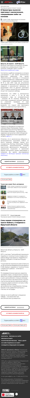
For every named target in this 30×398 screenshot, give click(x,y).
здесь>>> (9, 136)
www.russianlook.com (7, 44)
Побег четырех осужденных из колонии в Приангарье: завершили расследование (17, 187)
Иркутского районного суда (10, 70)
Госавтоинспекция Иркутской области (12, 247)
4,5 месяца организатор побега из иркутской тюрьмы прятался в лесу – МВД (17, 192)
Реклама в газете (6, 338)
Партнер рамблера (14, 390)
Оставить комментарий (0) (15, 167)
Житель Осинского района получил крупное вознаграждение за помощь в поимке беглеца (16, 207)
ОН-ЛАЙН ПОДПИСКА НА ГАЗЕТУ (10, 343)
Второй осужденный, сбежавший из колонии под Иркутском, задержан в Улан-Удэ (17, 202)
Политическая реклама (9, 340)
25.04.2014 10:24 (5, 6)
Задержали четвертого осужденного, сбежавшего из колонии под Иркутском (17, 197)
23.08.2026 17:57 (5, 215)
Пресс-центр (22, 340)
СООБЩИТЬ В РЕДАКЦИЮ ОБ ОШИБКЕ (12, 345)
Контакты (4, 336)
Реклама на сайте (15, 336)
